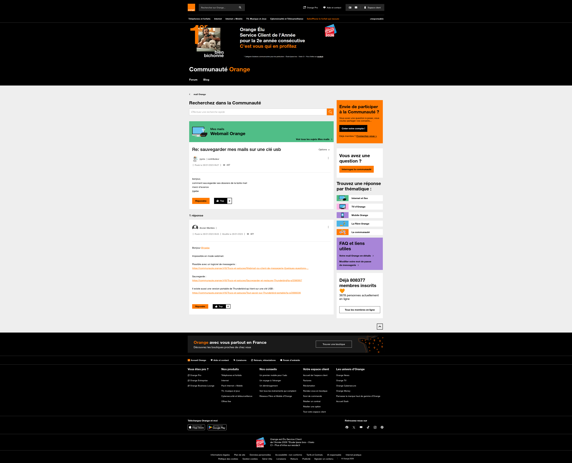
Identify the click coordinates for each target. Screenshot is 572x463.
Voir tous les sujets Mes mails (312, 139)
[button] (328, 158)
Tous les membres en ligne (360, 309)
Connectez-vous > (366, 136)
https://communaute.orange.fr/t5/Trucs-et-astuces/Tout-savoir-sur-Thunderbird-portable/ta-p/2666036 (246, 292)
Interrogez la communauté (356, 169)
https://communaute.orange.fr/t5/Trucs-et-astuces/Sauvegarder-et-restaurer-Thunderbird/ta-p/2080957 (247, 280)
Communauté (219, 69)
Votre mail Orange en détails (355, 255)
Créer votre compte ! (353, 128)
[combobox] (258, 111)
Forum (193, 79)
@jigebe (205, 247)
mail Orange (200, 94)
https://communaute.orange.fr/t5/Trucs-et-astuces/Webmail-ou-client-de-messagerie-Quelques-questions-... (250, 268)
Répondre (200, 200)
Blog (206, 79)
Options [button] (323, 149)
